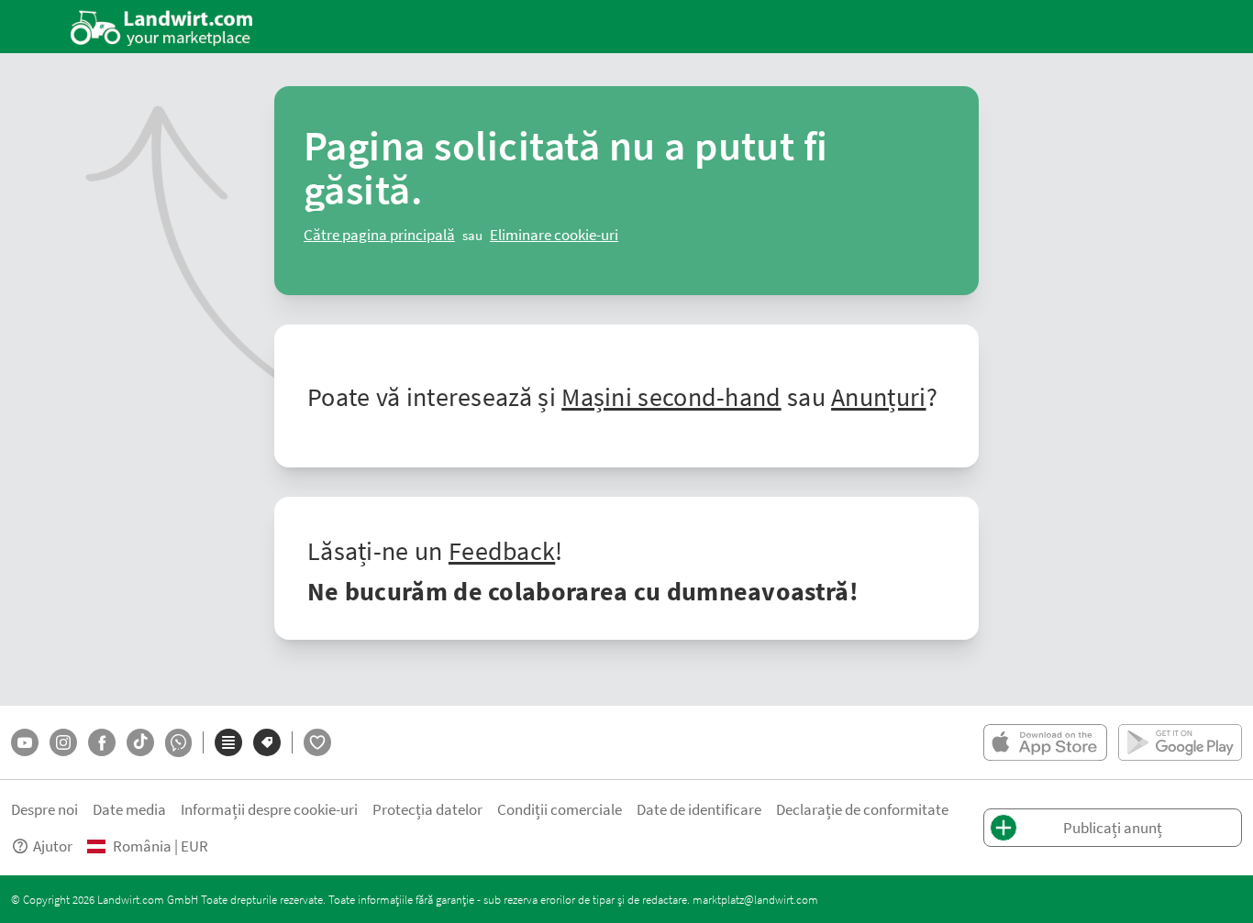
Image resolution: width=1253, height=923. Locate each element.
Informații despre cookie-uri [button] (269, 808)
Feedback (502, 550)
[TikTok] (140, 742)
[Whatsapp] (178, 743)
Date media (129, 808)
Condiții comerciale (559, 808)
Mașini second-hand (671, 396)
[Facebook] (102, 742)
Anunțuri (878, 396)
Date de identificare (699, 808)
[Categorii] (228, 742)
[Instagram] (63, 742)
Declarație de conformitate (862, 808)
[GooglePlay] (1180, 742)
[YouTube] (25, 742)
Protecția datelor (427, 808)
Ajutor (52, 845)
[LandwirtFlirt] (317, 742)
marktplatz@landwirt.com (755, 899)
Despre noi (44, 808)
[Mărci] (267, 742)
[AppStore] (1045, 742)
